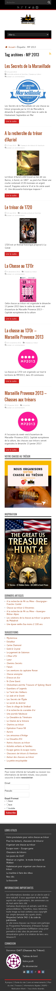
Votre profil (28, 961)
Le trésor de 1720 (18, 207)
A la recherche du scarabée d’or (21, 710)
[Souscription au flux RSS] (50, 53)
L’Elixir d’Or (12, 656)
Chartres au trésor (15, 724)
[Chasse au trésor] (28, 22)
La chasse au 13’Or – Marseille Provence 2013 (24, 333)
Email (7, 783)
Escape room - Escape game (19, 848)
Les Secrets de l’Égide (17, 699)
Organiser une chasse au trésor (20, 844)
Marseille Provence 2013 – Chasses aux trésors (26, 396)
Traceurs (18, 985)
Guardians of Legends (17, 688)
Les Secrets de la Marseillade (27, 66)
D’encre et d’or (13, 677)
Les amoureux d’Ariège (17, 735)
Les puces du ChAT (15, 856)
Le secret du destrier (16, 702)
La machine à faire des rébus (19, 872)
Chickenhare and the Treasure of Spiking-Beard (29, 684)
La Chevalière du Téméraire (19, 717)
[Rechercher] (49, 2)
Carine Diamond (14, 645)
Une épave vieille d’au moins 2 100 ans (25, 624)
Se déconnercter (30, 966)
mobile (12, 808)
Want (23, 988)
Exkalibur (11, 641)
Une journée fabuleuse (17, 713)
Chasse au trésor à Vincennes (20, 607)
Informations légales (32, 985)
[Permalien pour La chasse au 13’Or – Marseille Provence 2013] (28, 369)
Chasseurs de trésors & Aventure (32, 145)
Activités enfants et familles (17, 74)
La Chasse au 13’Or (19, 266)
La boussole (11, 880)
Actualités (26, 405)
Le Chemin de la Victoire (18, 721)
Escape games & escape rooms (21, 749)
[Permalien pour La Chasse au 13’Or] (28, 301)
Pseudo (8, 790)
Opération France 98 (16, 728)
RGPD (44, 985)
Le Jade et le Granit (16, 695)
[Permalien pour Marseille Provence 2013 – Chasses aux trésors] (28, 432)
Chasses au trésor (34, 74)
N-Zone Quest (13, 681)
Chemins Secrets (14, 663)
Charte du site (20, 982)
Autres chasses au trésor (18, 742)
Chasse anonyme (14, 674)
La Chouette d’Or (14, 739)
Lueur (9, 659)
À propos (8, 982)
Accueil (11, 47)
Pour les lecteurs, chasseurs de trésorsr (25, 841)
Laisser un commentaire (16, 76)
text (10, 804)
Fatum (9, 666)
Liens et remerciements (36, 982)
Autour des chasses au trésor (20, 757)
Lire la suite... (12, 121)
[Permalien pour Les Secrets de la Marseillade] (28, 103)
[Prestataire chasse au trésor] (28, 506)
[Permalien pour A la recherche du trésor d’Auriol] (28, 174)
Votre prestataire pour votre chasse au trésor (27, 837)
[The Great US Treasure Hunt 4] (28, 588)
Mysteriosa (12, 638)
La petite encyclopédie (17, 760)
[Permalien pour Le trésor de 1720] (28, 242)
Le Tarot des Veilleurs (17, 692)
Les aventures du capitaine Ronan (22, 670)
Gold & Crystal (13, 648)
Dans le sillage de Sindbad (19, 706)
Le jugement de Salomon (18, 652)
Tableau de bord (30, 956)
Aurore (10, 731)
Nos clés (10, 876)
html (11, 801)
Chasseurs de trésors (16, 852)
